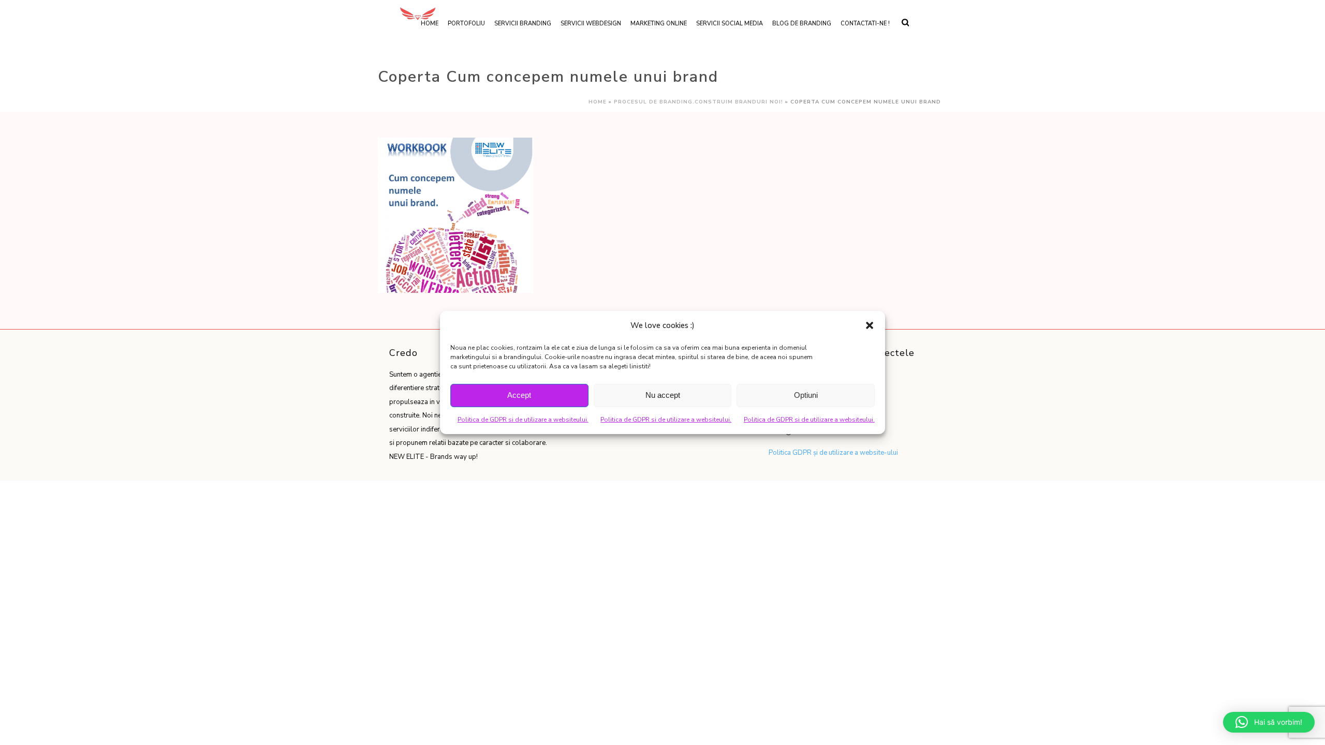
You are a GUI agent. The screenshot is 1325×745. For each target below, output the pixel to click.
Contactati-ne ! (865, 23)
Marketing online (658, 23)
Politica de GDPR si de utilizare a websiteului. (523, 419)
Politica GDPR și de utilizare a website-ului (833, 452)
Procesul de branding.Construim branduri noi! (698, 102)
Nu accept (662, 395)
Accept (519, 395)
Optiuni (806, 395)
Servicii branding (522, 23)
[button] (869, 325)
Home (597, 102)
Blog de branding (801, 23)
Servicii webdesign (591, 23)
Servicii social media (729, 23)
